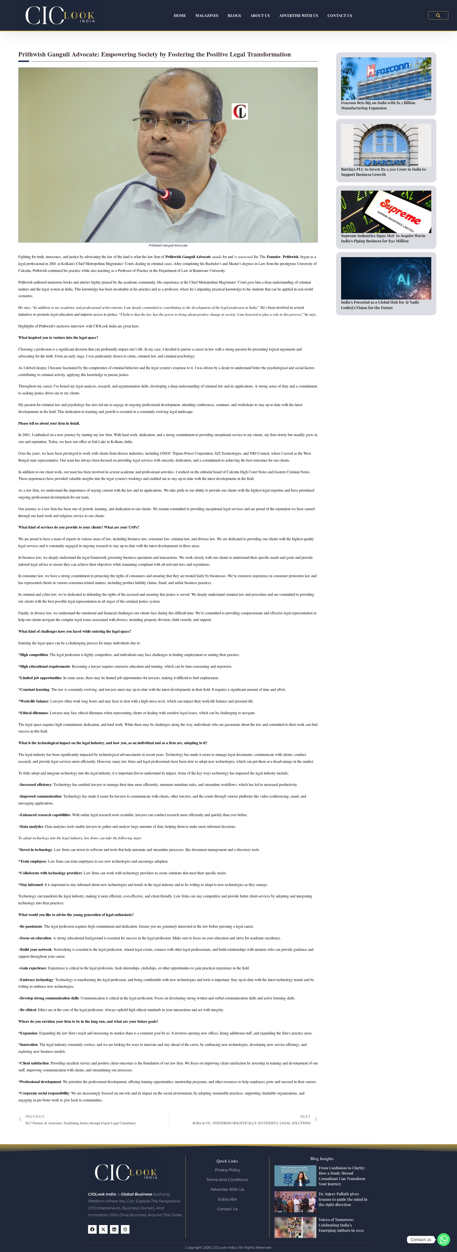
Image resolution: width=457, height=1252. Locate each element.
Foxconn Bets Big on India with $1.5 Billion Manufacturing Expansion (378, 105)
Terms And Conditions (227, 1179)
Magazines (206, 15)
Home (180, 15)
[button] (438, 15)
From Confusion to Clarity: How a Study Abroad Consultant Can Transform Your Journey (342, 1175)
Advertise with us (298, 15)
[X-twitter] (103, 1229)
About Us (260, 15)
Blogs (234, 15)
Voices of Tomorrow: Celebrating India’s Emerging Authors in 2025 (341, 1225)
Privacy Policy (227, 1170)
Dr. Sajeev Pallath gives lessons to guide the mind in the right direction (343, 1199)
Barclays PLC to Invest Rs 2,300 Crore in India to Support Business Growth (383, 172)
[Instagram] (125, 1229)
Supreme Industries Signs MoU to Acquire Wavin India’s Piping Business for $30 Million (383, 238)
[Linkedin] (114, 1229)
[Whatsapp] (443, 1239)
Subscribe (227, 1199)
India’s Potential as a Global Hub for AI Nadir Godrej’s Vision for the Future (380, 305)
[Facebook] (92, 1229)
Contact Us (340, 15)
